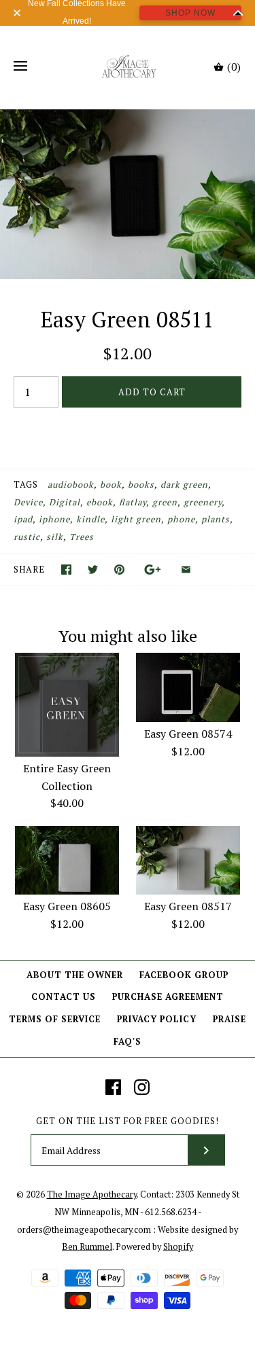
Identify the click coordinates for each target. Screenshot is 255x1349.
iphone (54, 519)
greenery (203, 502)
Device (28, 502)
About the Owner (75, 975)
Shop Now (190, 13)
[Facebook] (113, 1087)
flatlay (132, 502)
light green (136, 519)
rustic (27, 537)
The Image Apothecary (92, 1194)
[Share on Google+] (153, 569)
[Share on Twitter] (93, 569)
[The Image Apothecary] (127, 66)
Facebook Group (183, 975)
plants (215, 519)
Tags (26, 484)
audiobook (71, 484)
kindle (90, 519)
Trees (81, 537)
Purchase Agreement (168, 997)
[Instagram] (142, 1087)
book (111, 484)
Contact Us (63, 997)
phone (181, 519)
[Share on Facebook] (66, 569)
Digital (64, 502)
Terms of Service (55, 1019)
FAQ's (127, 1041)
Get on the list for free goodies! (127, 1121)
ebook (99, 502)
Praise (229, 1019)
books (141, 484)
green (164, 502)
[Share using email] (186, 569)
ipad (23, 519)
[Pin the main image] (119, 569)
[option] (127, 194)
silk (54, 537)
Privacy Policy (157, 1019)
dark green (184, 484)
